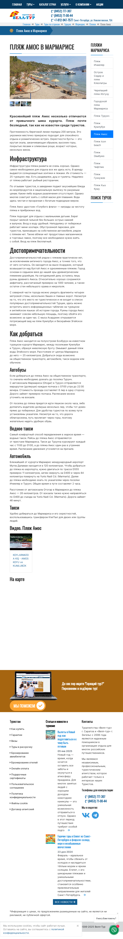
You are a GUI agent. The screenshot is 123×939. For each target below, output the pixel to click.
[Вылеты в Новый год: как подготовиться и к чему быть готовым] (52, 735)
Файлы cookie (19, 803)
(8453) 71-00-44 (63, 15)
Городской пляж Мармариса (101, 105)
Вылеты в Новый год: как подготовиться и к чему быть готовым (67, 739)
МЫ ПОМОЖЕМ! (24, 706)
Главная (17, 4)
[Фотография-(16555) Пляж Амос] (17, 104)
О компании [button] (82, 4)
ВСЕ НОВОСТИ (64, 901)
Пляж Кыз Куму (100, 187)
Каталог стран (47, 4)
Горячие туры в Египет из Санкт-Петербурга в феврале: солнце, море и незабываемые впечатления (74, 841)
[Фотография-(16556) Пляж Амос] (23, 104)
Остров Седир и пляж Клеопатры (100, 78)
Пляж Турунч (101, 115)
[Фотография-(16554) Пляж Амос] (12, 104)
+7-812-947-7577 (82, 20)
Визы (14, 740)
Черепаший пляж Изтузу (101, 92)
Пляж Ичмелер (99, 63)
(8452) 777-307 (62, 11)
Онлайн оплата (20, 768)
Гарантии (16, 734)
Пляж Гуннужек (99, 176)
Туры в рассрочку (21, 746)
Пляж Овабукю (99, 154)
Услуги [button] (65, 4)
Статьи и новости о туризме (57, 723)
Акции (99, 4)
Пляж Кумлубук (99, 125)
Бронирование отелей (24, 762)
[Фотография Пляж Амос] (48, 77)
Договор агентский (22, 809)
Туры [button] (29, 4)
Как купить (17, 728)
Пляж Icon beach (100, 143)
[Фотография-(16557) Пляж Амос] (28, 104)
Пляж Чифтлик (99, 165)
